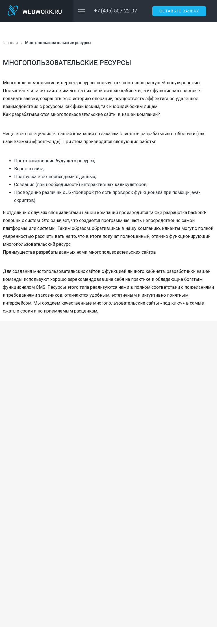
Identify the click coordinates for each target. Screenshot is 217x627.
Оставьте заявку (179, 11)
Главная (10, 42)
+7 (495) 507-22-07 (115, 11)
